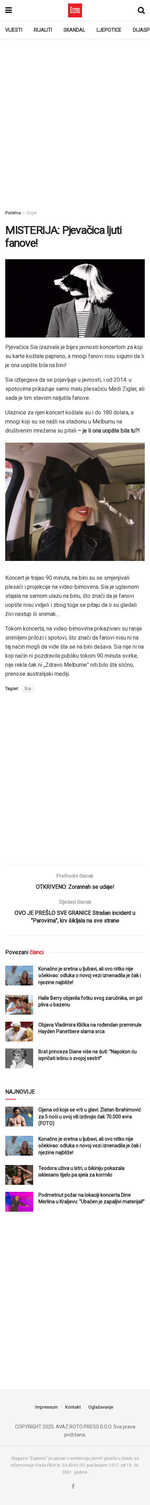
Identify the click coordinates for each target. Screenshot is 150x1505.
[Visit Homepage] (75, 10)
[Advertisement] (75, 120)
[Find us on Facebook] (73, 1487)
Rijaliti (43, 30)
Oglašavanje (100, 1407)
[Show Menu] (8, 10)
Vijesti (13, 30)
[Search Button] (141, 10)
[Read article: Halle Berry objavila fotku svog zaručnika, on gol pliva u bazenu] (19, 1005)
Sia (27, 688)
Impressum (46, 1407)
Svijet (32, 213)
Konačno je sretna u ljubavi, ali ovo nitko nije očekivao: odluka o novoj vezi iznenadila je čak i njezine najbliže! (89, 975)
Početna (13, 213)
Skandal (74, 30)
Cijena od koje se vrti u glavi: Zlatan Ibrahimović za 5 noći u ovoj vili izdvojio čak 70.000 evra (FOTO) (89, 1116)
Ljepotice (109, 30)
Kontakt (73, 1407)
